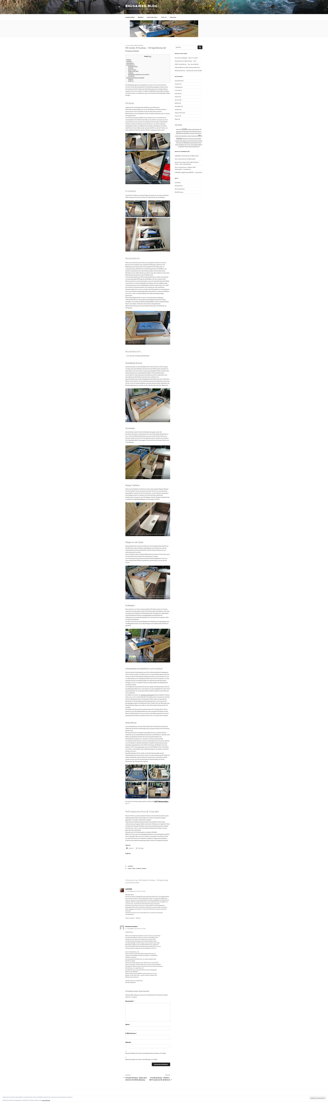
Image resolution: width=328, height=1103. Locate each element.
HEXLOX (187, 133)
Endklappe (130, 72)
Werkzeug (191, 146)
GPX (180, 133)
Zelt (198, 146)
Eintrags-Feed (178, 185)
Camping (189, 129)
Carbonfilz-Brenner (196, 129)
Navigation (178, 106)
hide (150, 56)
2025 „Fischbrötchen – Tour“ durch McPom (187, 64)
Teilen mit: (130, 79)
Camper (130, 866)
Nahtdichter (177, 140)
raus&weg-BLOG (141, 6)
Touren (177, 116)
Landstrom (189, 135)
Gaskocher (199, 131)
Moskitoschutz (192, 138)
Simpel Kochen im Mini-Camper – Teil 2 (185, 61)
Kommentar (129, 1001)
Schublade (130, 68)
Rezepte (196, 142)
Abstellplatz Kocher (133, 66)
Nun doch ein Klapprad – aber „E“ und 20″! (186, 58)
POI (177, 142)
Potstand (180, 142)
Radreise (186, 142)
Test (188, 144)
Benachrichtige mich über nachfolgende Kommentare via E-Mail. (145, 1053)
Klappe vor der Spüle (133, 71)
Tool (190, 144)
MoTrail (196, 138)
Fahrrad (177, 93)
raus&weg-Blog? (130, 17)
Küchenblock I (130, 63)
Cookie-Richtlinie (46, 1100)
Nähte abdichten (183, 140)
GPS (177, 133)
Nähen (199, 138)
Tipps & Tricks (179, 112)
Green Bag (183, 133)
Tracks (192, 144)
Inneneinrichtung (197, 133)
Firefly (190, 131)
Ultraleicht (181, 146)
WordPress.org (179, 192)
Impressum (173, 17)
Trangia (195, 144)
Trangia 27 (200, 144)
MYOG (176, 103)
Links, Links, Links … (152, 17)
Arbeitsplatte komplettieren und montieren (138, 74)
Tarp (186, 144)
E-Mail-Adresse (131, 1033)
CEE (200, 129)
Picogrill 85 (200, 140)
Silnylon (177, 144)
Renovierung (191, 142)
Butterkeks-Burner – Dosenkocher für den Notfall (188, 70)
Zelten (176, 119)
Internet (177, 96)
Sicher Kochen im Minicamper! (190, 156)
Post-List (164, 17)
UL (178, 146)
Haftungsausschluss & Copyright (135, 77)
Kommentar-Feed (179, 189)
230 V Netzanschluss (161, 801)
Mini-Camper (137, 868)
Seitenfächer (131, 76)
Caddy (130, 868)
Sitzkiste (128, 59)
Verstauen (186, 146)
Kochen (177, 100)
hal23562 (140, 45)
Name (127, 1024)
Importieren (191, 133)
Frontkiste (129, 61)
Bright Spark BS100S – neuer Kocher (192, 172)
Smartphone (181, 144)
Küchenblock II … (130, 65)
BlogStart (141, 17)
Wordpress (195, 146)
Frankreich (194, 131)
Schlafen (177, 109)
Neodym (188, 140)
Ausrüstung (178, 80)
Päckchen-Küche (194, 140)
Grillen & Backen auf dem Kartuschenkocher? (187, 67)
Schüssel (199, 142)
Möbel (144, 868)
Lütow (196, 135)
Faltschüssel (186, 131)
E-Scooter (177, 90)
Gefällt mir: (131, 81)
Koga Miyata (184, 135)
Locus (193, 135)
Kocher (180, 135)
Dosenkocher (178, 131)
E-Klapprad (178, 87)
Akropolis (178, 129)
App (181, 129)
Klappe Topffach (132, 69)
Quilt (183, 142)
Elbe (182, 131)
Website (128, 1042)
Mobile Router (186, 138)
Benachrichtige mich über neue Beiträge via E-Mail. (141, 1059)
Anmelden (177, 182)
